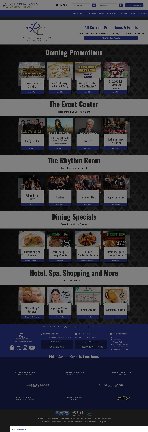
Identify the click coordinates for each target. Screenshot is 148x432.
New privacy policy (19, 429)
